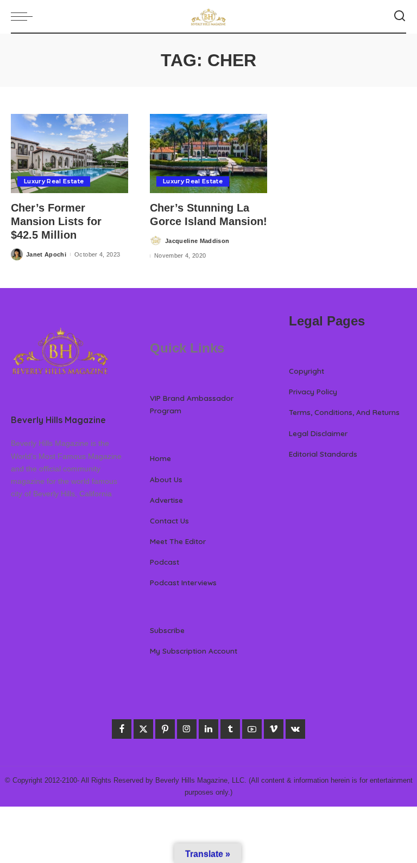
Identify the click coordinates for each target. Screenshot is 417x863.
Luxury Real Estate (54, 181)
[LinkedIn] (208, 729)
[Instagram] (187, 729)
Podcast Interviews (183, 582)
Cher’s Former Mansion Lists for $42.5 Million (56, 221)
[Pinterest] (165, 729)
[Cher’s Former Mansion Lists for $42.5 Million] (69, 153)
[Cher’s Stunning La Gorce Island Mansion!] (208, 153)
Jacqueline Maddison (197, 241)
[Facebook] (121, 729)
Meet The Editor (178, 541)
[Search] (399, 16)
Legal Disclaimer (318, 433)
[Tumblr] (230, 729)
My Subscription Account (193, 650)
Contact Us (169, 520)
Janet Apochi (46, 254)
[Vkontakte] (295, 729)
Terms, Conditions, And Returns (344, 412)
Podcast (164, 561)
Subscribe (167, 630)
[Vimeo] (273, 729)
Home (160, 458)
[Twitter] (143, 729)
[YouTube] (252, 729)
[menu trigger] (24, 16)
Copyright (306, 370)
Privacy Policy (313, 391)
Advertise (166, 499)
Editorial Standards (323, 453)
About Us (166, 479)
